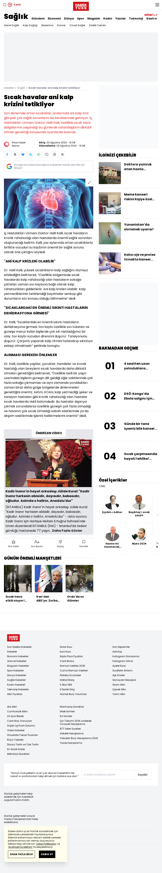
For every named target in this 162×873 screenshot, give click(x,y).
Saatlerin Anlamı (122, 670)
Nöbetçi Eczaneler (70, 675)
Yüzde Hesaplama (71, 743)
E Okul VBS (66, 684)
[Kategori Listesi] (157, 4)
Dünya (69, 18)
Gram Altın (118, 684)
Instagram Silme (122, 661)
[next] (91, 584)
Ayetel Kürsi (119, 665)
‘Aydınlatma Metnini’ (20, 847)
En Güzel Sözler (16, 749)
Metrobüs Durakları (18, 754)
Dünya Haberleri (16, 675)
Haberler (9, 88)
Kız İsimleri (66, 716)
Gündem (38, 18)
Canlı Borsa (67, 661)
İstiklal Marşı (67, 680)
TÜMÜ (102, 486)
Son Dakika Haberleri (19, 647)
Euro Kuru (65, 651)
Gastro (151, 18)
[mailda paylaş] (46, 154)
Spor (80, 18)
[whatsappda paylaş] (39, 154)
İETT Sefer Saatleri (70, 728)
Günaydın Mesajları (124, 680)
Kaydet (143, 775)
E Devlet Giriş (67, 689)
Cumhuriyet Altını (17, 711)
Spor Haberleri (15, 670)
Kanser (61, 25)
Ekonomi (54, 18)
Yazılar (120, 18)
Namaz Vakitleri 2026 (72, 665)
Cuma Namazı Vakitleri (74, 670)
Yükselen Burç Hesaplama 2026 (79, 738)
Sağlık (16, 16)
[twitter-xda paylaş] (15, 154)
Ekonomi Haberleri (17, 656)
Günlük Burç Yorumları (73, 694)
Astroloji (117, 651)
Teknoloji (136, 18)
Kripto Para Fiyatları (71, 656)
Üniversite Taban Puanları (22, 735)
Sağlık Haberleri (16, 680)
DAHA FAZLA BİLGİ (21, 854)
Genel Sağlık (11, 25)
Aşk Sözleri (118, 675)
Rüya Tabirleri (15, 739)
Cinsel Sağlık (77, 25)
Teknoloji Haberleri (18, 689)
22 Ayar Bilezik (15, 716)
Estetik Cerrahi (97, 25)
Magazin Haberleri (18, 665)
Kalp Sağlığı (30, 25)
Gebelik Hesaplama (72, 733)
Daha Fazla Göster (67, 530)
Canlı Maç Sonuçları (19, 721)
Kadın (107, 18)
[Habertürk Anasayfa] (81, 5)
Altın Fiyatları (14, 694)
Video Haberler (15, 730)
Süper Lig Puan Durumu (21, 725)
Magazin (93, 18)
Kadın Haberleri (16, 684)
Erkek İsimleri (67, 711)
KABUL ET (47, 854)
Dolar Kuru (66, 647)
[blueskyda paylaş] (23, 154)
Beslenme (47, 25)
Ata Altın (12, 706)
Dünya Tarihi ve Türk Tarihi (23, 744)
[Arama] (4, 4)
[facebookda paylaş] (7, 154)
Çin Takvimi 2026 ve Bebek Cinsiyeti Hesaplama (75, 722)
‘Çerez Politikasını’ (46, 843)
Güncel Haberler (16, 661)
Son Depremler (121, 647)
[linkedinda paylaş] (31, 154)
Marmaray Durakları (72, 706)
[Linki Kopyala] (62, 154)
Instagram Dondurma (125, 656)
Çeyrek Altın (119, 689)
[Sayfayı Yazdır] (54, 154)
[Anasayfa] (13, 637)
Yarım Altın (118, 694)
